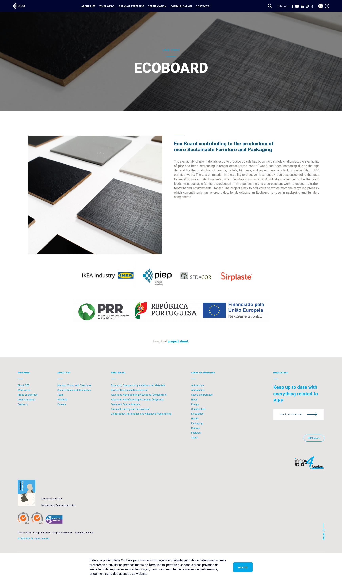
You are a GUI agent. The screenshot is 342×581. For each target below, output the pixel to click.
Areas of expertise (131, 6)
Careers (61, 404)
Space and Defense (202, 394)
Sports (194, 437)
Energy (195, 404)
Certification (157, 6)
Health (194, 418)
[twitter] (312, 6)
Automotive (197, 385)
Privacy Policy (24, 532)
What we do (107, 6)
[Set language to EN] (320, 6)
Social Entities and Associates (74, 390)
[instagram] (307, 6)
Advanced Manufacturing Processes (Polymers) (137, 399)
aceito (243, 567)
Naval (194, 399)
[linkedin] (302, 6)
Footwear (196, 432)
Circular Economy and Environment (130, 409)
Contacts (202, 6)
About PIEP (88, 6)
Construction (198, 409)
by (323, 534)
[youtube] (297, 6)
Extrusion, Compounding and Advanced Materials (138, 385)
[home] (19, 6)
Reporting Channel (84, 532)
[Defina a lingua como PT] (327, 6)
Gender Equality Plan (52, 498)
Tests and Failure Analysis (125, 404)
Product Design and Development (129, 390)
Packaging (197, 423)
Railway (195, 428)
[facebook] (292, 6)
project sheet (178, 341)
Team (60, 394)
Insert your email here (291, 414)
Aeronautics (198, 390)
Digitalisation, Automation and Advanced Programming (141, 413)
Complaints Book (41, 532)
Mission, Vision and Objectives (74, 385)
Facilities (62, 399)
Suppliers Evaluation (62, 532)
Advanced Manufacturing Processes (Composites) (139, 394)
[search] (270, 6)
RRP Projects (314, 438)
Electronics (197, 413)
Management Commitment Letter (58, 505)
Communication (181, 6)
